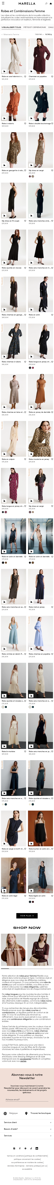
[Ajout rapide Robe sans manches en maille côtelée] (31, 262)
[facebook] (20, 1148)
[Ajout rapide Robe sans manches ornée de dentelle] (31, 215)
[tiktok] (31, 1148)
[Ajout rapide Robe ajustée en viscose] (4, 262)
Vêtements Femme (11, 34)
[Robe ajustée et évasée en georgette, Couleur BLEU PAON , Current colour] (33, 804)
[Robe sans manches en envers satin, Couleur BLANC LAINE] (3, 804)
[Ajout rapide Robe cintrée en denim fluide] (4, 649)
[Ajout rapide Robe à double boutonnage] (31, 118)
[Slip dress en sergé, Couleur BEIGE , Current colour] (33, 176)
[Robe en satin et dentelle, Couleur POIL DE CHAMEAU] (6, 563)
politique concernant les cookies (27, 1159)
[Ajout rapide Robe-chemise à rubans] (4, 356)
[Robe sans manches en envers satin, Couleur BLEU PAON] (33, 707)
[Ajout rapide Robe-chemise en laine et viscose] (4, 407)
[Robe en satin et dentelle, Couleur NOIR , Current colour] (3, 563)
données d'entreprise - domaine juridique (24, 1166)
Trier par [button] (38, 34)
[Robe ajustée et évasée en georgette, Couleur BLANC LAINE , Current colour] (3, 707)
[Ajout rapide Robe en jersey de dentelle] (31, 407)
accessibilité (27, 1169)
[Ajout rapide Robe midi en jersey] (31, 602)
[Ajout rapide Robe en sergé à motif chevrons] (4, 843)
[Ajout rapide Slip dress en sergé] (31, 165)
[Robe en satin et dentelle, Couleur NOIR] (30, 563)
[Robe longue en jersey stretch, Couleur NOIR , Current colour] (30, 368)
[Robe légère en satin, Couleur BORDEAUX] (33, 902)
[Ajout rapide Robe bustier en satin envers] (31, 843)
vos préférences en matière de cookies (27, 1162)
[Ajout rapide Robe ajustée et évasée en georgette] (4, 695)
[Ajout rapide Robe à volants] (4, 118)
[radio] (11, 27)
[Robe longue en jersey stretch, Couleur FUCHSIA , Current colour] (6, 512)
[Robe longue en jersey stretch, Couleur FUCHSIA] (33, 368)
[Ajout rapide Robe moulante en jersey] (31, 454)
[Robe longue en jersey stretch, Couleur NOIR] (3, 512)
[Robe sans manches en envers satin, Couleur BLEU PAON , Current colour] (6, 804)
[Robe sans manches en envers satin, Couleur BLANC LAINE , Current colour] (30, 707)
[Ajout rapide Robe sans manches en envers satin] (31, 695)
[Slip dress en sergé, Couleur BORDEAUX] (30, 176)
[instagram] (14, 1148)
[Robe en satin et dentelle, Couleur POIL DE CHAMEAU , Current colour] (33, 563)
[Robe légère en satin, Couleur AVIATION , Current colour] (30, 902)
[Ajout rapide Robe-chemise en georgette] (4, 309)
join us (44, 1166)
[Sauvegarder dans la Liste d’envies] (25, 77)
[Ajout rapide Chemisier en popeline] (31, 71)
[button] (49, 34)
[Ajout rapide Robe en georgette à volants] (4, 165)
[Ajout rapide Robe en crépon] (4, 454)
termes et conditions (15, 1156)
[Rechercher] (46, 3)
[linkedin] (37, 1148)
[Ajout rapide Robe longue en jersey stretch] (31, 356)
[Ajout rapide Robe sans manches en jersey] (31, 746)
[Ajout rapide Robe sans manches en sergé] (4, 602)
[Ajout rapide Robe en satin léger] (4, 890)
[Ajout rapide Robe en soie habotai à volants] (4, 71)
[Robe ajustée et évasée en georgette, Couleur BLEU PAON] (6, 707)
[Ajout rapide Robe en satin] (31, 309)
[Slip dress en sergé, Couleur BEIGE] (33, 512)
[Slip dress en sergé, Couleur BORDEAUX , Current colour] (30, 512)
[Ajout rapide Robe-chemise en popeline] (31, 649)
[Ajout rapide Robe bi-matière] (4, 746)
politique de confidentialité (36, 1156)
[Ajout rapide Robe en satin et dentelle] (4, 551)
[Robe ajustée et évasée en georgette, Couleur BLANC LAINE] (30, 804)
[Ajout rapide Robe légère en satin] (31, 890)
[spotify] (25, 1148)
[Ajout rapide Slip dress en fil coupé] (4, 215)
